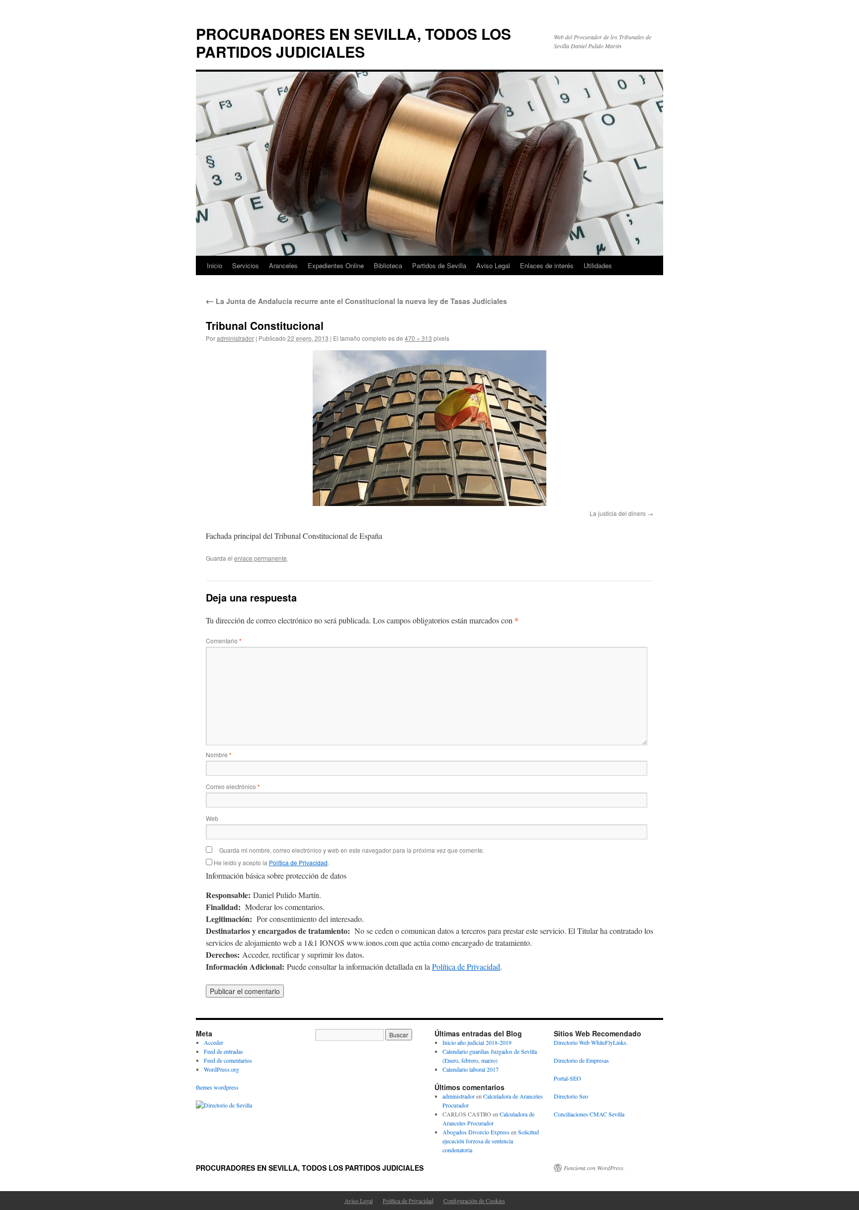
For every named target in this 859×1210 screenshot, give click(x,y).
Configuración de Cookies (474, 1201)
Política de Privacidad (298, 862)
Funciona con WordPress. (594, 1168)
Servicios (245, 265)
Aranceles (283, 265)
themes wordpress (217, 1087)
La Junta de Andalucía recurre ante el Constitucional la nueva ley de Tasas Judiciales (356, 301)
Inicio (214, 265)
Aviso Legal (493, 265)
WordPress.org (221, 1069)
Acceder (213, 1042)
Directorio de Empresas (581, 1060)
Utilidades (598, 265)
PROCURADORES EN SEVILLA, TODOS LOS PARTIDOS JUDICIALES (353, 42)
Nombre (219, 754)
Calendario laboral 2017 (470, 1069)
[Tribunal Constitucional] (429, 428)
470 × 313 (418, 338)
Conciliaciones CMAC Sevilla (589, 1114)
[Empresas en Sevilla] (224, 1105)
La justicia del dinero (618, 513)
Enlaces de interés (547, 265)
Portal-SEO (567, 1078)
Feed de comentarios (228, 1060)
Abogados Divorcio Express (476, 1132)
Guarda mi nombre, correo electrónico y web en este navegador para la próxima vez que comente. (351, 850)
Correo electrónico (233, 786)
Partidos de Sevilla (439, 265)
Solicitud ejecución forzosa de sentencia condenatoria (490, 1141)
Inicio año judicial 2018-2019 (477, 1042)
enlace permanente (260, 558)
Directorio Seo (571, 1096)
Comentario (224, 640)
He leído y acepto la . (270, 862)
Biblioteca (388, 265)
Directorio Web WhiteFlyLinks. (591, 1042)
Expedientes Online (336, 265)
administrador (235, 338)
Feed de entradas (223, 1051)
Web (212, 818)
